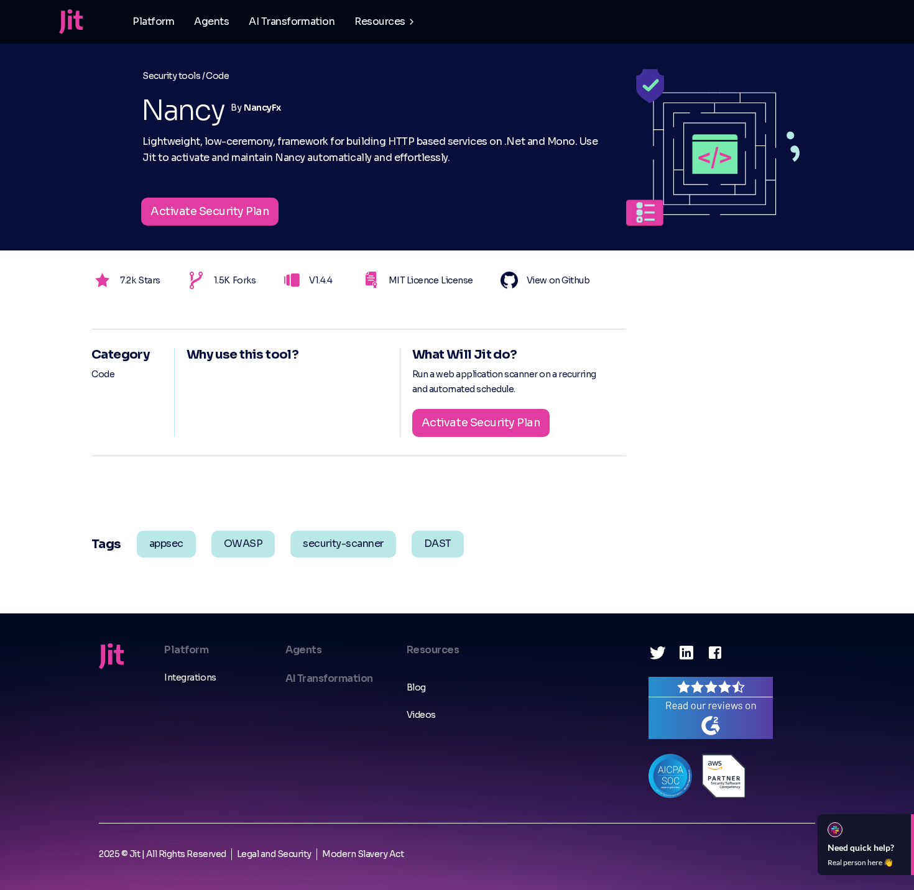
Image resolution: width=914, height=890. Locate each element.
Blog (416, 687)
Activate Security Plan (209, 211)
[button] (385, 22)
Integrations (190, 677)
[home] (71, 21)
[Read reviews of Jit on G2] (711, 706)
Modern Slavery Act (363, 854)
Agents (211, 21)
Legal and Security (274, 854)
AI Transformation (292, 21)
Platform (153, 21)
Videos (421, 714)
